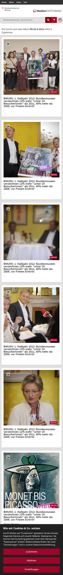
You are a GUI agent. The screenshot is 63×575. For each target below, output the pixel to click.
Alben (11, 2)
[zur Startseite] (47, 10)
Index (18, 2)
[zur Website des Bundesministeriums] (10, 9)
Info (25, 2)
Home (4, 2)
